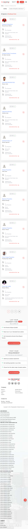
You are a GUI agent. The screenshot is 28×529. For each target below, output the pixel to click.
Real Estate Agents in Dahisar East (7, 460)
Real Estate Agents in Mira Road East (7, 433)
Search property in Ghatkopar (6, 502)
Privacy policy (17, 391)
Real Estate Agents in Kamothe (6, 435)
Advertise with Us (18, 389)
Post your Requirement (4, 415)
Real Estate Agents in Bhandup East (7, 424)
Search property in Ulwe (5, 507)
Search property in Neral (5, 493)
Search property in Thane (5, 474)
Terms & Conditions (19, 392)
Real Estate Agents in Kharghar (6, 437)
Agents (13, 1)
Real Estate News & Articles (5, 421)
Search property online (4, 412)
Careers (2, 394)
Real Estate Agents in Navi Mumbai (7, 467)
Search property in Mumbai (5, 472)
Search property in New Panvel (6, 488)
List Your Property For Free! (14, 343)
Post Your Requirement (14, 372)
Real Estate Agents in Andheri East (7, 454)
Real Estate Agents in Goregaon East (7, 461)
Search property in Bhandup (5, 516)
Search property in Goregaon (6, 518)
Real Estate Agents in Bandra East (7, 456)
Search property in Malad (5, 498)
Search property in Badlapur (5, 514)
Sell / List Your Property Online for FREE (8, 417)
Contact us (3, 391)
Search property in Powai (5, 497)
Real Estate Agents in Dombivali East (7, 447)
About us (3, 389)
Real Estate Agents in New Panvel (7, 438)
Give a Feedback (3, 527)
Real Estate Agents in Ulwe (5, 442)
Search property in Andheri (5, 482)
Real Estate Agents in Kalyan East (7, 449)
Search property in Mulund (5, 500)
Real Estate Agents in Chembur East (7, 426)
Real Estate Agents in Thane (5, 468)
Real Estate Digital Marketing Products (7, 419)
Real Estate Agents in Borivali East (7, 458)
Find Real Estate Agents (5, 414)
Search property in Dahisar (5, 504)
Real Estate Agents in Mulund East (7, 429)
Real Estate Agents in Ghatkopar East (7, 428)
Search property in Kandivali (5, 486)
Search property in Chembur (5, 505)
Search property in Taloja (5, 509)
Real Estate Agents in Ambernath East (7, 444)
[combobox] (17, 9)
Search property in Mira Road (6, 495)
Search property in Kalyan (5, 477)
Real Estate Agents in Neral (5, 452)
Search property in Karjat (5, 491)
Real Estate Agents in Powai (5, 431)
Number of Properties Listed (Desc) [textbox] (16, 8)
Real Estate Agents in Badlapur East (7, 445)
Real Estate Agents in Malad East (6, 465)
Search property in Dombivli (5, 479)
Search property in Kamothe (5, 511)
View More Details (13, 39)
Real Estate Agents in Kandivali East (7, 463)
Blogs (2, 392)
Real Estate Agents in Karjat (5, 451)
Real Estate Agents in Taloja (5, 440)
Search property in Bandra (5, 481)
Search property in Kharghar (5, 490)
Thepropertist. (13, 407)
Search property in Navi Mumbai (6, 475)
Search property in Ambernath (6, 513)
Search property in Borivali (5, 484)
